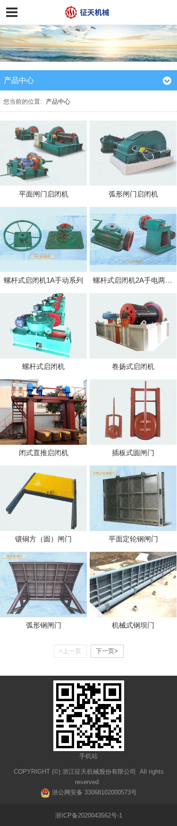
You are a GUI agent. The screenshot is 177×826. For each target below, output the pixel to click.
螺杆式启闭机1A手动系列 (43, 280)
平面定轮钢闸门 (133, 539)
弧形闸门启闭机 (133, 194)
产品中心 (58, 101)
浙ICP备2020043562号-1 (88, 815)
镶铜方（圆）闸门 (43, 539)
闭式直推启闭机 (43, 453)
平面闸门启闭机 (43, 194)
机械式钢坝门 (133, 625)
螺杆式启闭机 (43, 366)
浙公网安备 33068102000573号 (93, 792)
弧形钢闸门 (43, 625)
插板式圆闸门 (133, 453)
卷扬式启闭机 (133, 366)
